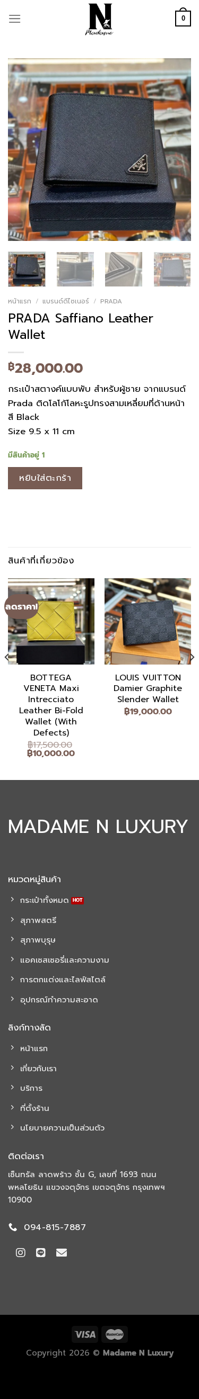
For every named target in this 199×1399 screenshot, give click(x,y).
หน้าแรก (19, 301)
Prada (111, 301)
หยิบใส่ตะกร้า (45, 478)
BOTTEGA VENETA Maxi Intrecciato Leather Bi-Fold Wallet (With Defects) (51, 705)
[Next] (174, 149)
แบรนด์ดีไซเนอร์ (65, 301)
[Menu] (15, 18)
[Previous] (24, 149)
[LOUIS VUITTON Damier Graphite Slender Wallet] (148, 621)
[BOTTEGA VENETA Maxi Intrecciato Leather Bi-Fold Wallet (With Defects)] (51, 621)
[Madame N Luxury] (99, 18)
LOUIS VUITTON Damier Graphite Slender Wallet (148, 688)
